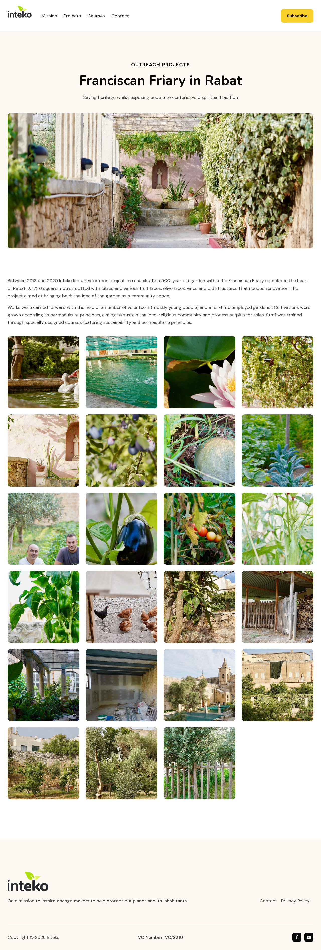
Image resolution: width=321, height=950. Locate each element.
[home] (25, 16)
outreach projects (160, 64)
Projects (72, 16)
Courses (96, 16)
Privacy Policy (295, 901)
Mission (49, 16)
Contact (120, 16)
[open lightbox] (43, 372)
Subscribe (297, 15)
